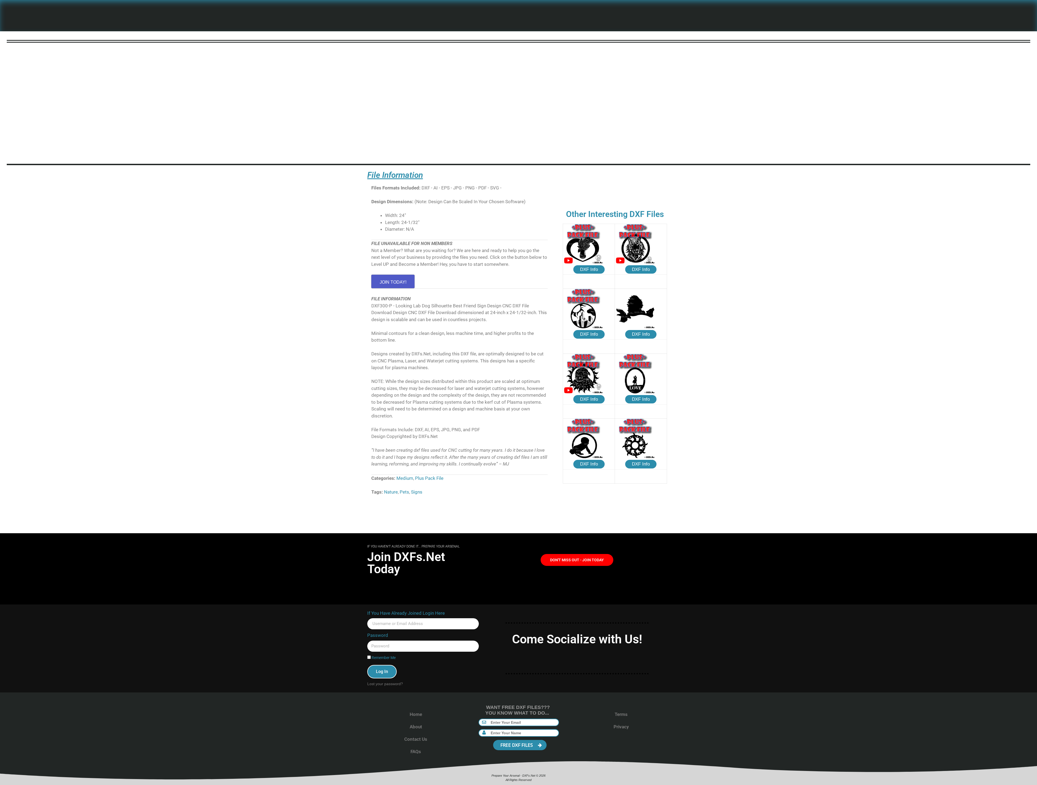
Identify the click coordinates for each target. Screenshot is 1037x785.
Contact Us (415, 739)
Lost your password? (385, 684)
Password (377, 635)
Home (416, 714)
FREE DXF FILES (517, 745)
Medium (404, 478)
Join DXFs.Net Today (406, 563)
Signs (416, 492)
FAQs (415, 751)
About (416, 726)
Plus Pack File (429, 478)
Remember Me (383, 657)
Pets (404, 492)
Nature (391, 492)
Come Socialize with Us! (577, 639)
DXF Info (589, 269)
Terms (621, 714)
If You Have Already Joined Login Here (406, 613)
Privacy (621, 726)
